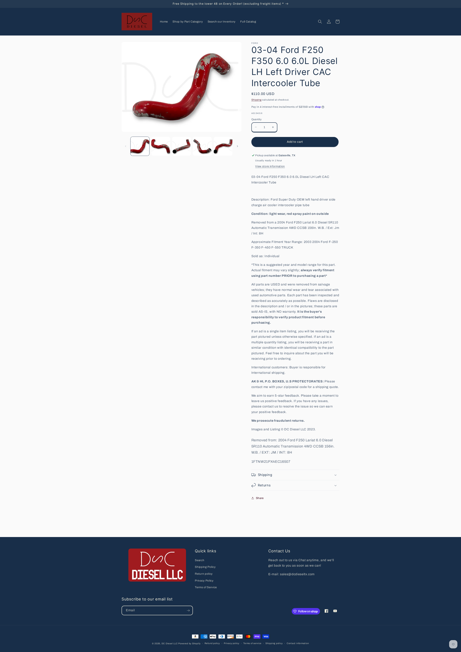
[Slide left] (125, 146)
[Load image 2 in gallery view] (160, 146)
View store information (270, 166)
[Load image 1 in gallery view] (140, 146)
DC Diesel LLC (170, 643)
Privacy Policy (204, 580)
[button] (320, 21)
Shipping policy (274, 643)
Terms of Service (206, 587)
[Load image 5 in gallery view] (223, 146)
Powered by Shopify (189, 643)
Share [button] (260, 497)
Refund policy (212, 643)
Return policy (204, 573)
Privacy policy (231, 643)
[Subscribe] (188, 610)
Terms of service (252, 643)
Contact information (298, 643)
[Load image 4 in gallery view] (202, 146)
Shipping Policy (205, 566)
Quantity (256, 119)
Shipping (256, 99)
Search (199, 560)
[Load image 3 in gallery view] (181, 146)
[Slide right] (237, 146)
